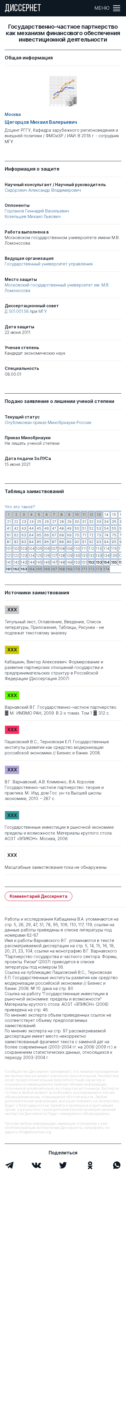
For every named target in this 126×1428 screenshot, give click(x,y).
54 (106, 528)
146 (46, 562)
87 (54, 542)
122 (16, 555)
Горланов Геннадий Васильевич (37, 210)
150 (77, 562)
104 (31, 548)
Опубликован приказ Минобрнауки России (48, 422)
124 (31, 555)
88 (61, 542)
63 (23, 535)
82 (16, 542)
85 (39, 542)
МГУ (42, 311)
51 (84, 528)
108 (61, 548)
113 (99, 548)
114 (106, 548)
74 (106, 535)
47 (54, 528)
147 (54, 562)
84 (31, 542)
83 (23, 542)
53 (98, 528)
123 (24, 555)
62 (16, 535)
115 (114, 548)
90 (76, 542)
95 (114, 542)
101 (9, 548)
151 (84, 562)
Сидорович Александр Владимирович (43, 190)
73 (99, 535)
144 (31, 562)
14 (106, 514)
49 (69, 528)
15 (114, 514)
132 (91, 555)
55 (114, 528)
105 (39, 548)
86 (46, 542)
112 (91, 548)
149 (69, 562)
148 (61, 562)
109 (69, 548)
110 (77, 548)
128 (62, 555)
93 (98, 542)
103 (24, 548)
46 (46, 528)
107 (54, 548)
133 (99, 555)
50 (76, 528)
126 (47, 555)
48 (61, 528)
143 (24, 562)
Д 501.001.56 (17, 311)
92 (91, 542)
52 (91, 528)
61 (9, 535)
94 (106, 542)
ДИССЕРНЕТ (23, 9)
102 (16, 548)
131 (84, 555)
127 (54, 555)
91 (84, 542)
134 (106, 555)
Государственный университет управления (49, 263)
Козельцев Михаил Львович (33, 216)
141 (9, 562)
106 (46, 548)
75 (114, 535)
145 (39, 562)
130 (77, 555)
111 (84, 548)
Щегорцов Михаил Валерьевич (41, 122)
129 (69, 555)
